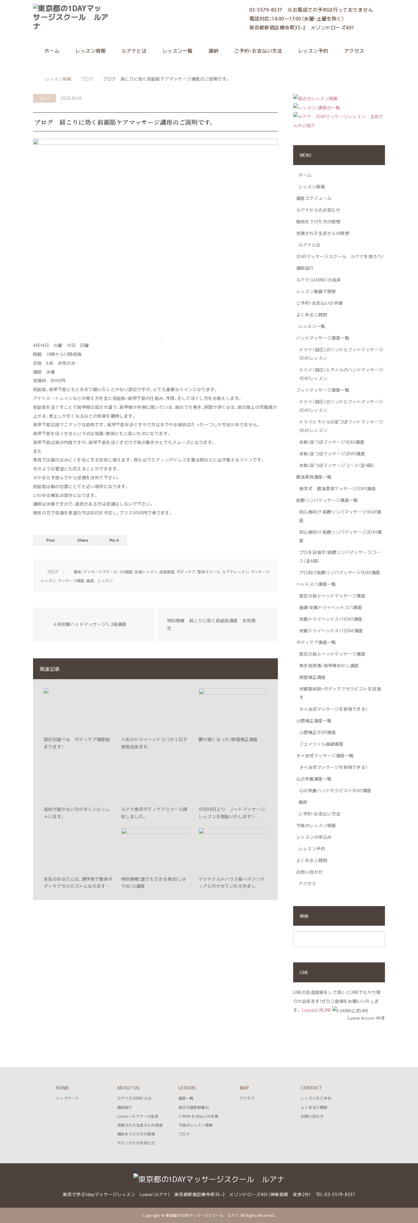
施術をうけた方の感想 (318, 221)
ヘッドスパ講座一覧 (316, 584)
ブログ (44, 98)
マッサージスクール (100, 571)
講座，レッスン (99, 580)
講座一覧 (185, 1098)
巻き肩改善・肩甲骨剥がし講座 (329, 665)
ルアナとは (133, 50)
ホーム (51, 50)
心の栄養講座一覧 (313, 779)
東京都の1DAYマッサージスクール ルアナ (202, 1215)
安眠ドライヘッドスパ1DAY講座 (331, 619)
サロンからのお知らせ (136, 1143)
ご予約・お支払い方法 (257, 50)
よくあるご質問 (311, 314)
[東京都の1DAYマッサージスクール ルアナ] (109, 17)
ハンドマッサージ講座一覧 (322, 338)
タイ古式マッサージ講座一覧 (324, 755)
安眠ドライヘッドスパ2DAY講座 (331, 630)
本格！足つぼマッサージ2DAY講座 (332, 453)
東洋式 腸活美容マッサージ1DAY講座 (337, 488)
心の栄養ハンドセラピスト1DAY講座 (335, 790)
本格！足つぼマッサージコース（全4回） (337, 465)
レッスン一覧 (176, 50)
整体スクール (208, 571)
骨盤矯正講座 (312, 677)
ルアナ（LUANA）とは (134, 1098)
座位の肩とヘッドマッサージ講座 (332, 596)
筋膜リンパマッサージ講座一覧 (327, 500)
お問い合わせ (309, 872)
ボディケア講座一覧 (316, 642)
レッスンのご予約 (316, 1098)
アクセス (353, 50)
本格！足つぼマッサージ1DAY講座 (331, 442)
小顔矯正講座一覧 (313, 720)
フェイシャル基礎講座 (321, 744)
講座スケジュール (313, 198)
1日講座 (125, 571)
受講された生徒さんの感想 (322, 233)
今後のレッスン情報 (316, 825)
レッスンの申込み (313, 837)
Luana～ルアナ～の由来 (138, 1116)
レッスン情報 (90, 50)
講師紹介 (305, 268)
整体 (77, 571)
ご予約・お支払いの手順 (319, 303)
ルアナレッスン (235, 571)
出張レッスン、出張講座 (154, 571)
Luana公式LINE (316, 1010)
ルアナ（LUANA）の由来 (318, 280)
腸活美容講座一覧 (313, 477)
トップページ (67, 1098)
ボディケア (186, 571)
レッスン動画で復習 (316, 291)
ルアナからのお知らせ (318, 210)
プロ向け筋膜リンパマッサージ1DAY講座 (339, 572)
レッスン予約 (312, 50)
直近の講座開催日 (193, 1107)
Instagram (37, 1213)
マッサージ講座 (71, 580)
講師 (212, 50)
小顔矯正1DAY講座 (317, 732)
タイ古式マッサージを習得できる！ (333, 709)
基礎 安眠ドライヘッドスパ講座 (330, 607)
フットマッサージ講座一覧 (322, 390)
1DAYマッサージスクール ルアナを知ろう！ (339, 256)
